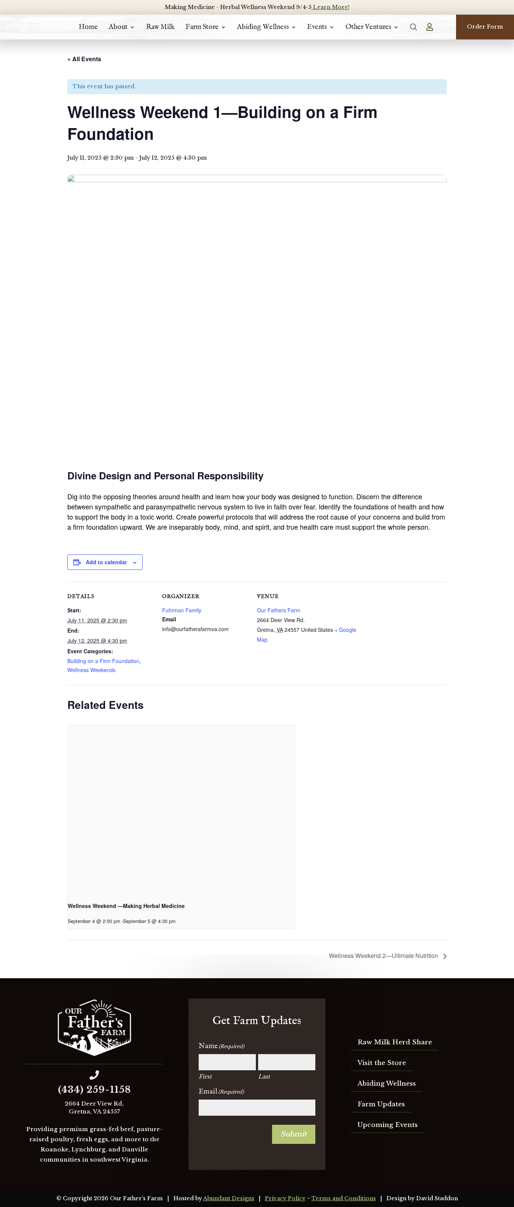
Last (264, 1076)
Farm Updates (381, 1104)
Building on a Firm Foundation (103, 661)
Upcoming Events (387, 1125)
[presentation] (181, 810)
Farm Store (202, 27)
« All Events (84, 58)
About (118, 27)
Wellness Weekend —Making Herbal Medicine (126, 905)
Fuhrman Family (181, 610)
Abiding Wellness (263, 27)
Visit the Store (381, 1063)
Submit (294, 1134)
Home (88, 27)
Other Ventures (368, 27)
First (205, 1076)
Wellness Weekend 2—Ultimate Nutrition (384, 955)
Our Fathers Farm (278, 610)
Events (317, 27)
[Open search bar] (414, 27)
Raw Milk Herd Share (394, 1042)
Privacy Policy (285, 1198)
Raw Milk (160, 27)
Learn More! (331, 7)
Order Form (485, 26)
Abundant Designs (228, 1198)
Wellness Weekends (91, 670)
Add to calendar (106, 562)
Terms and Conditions (344, 1198)
